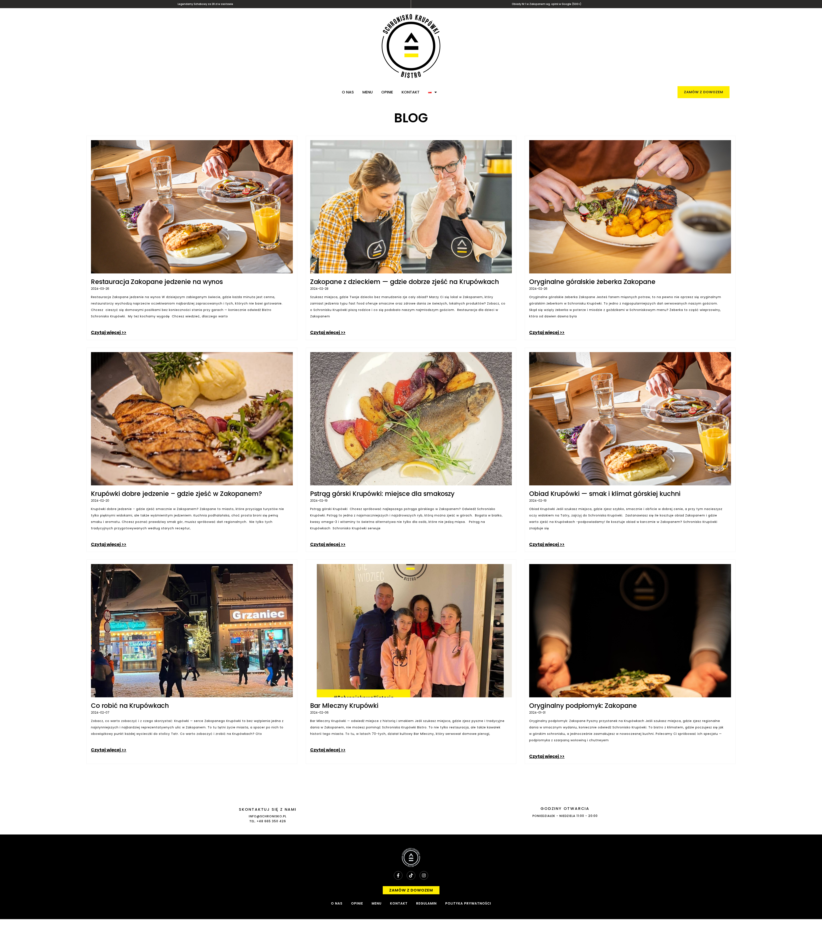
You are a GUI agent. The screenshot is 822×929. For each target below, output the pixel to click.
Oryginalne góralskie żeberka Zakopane (592, 281)
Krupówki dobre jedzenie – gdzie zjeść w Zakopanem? (176, 493)
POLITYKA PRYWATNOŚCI (468, 903)
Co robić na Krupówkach (130, 705)
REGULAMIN (426, 903)
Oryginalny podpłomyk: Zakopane (583, 705)
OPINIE (387, 92)
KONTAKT (411, 92)
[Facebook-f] (398, 875)
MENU (367, 92)
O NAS (348, 92)
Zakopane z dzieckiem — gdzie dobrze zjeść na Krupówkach (404, 281)
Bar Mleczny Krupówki (344, 705)
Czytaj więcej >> (108, 332)
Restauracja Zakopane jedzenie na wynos (157, 281)
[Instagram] (424, 875)
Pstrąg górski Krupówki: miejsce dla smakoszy (382, 493)
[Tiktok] (411, 875)
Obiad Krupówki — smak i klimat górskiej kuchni (605, 493)
